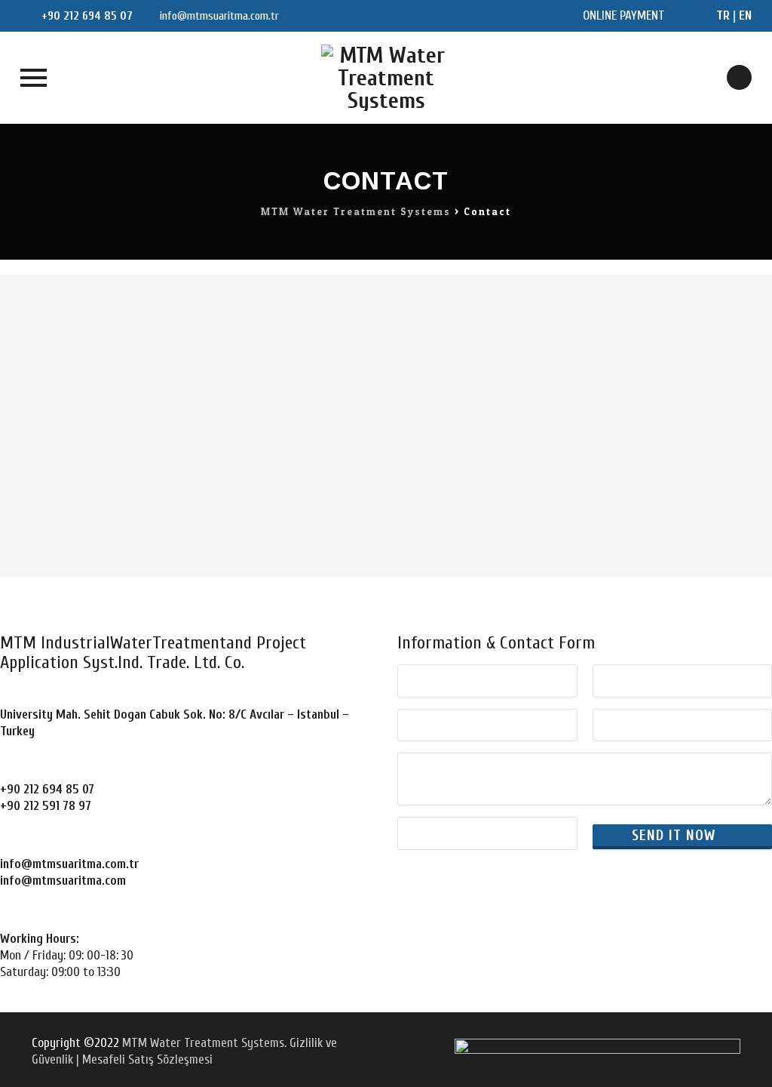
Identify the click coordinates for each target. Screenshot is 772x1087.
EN (745, 15)
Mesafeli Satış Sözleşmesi (147, 1059)
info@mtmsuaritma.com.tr (218, 16)
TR (723, 15)
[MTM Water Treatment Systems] (386, 78)
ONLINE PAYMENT (624, 15)
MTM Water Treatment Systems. (204, 1043)
